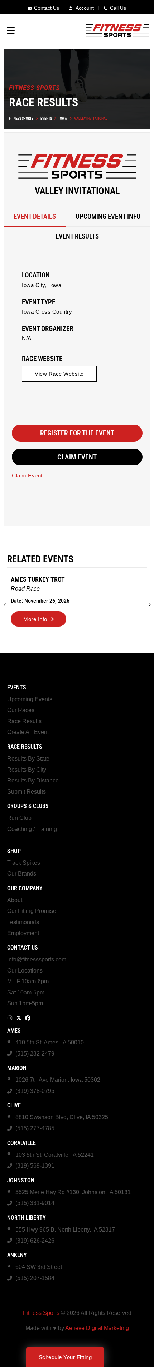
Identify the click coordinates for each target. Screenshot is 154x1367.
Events (46, 118)
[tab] (35, 217)
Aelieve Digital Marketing (97, 1328)
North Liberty (26, 1217)
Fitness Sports (21, 118)
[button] (59, 374)
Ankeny (17, 1255)
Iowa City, (34, 285)
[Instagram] (10, 1018)
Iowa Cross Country (47, 312)
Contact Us (22, 947)
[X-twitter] (18, 1018)
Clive (14, 1105)
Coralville (21, 1143)
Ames (14, 1030)
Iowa (63, 118)
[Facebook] (27, 1018)
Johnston (20, 1180)
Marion (17, 1067)
